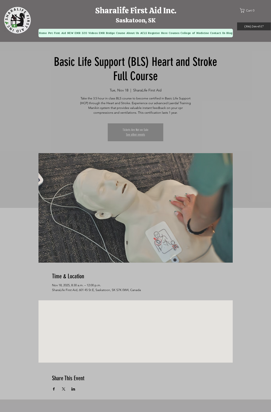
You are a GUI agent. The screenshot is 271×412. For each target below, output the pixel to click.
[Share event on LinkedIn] (73, 389)
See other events (135, 134)
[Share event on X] (63, 389)
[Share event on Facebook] (54, 389)
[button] (249, 10)
